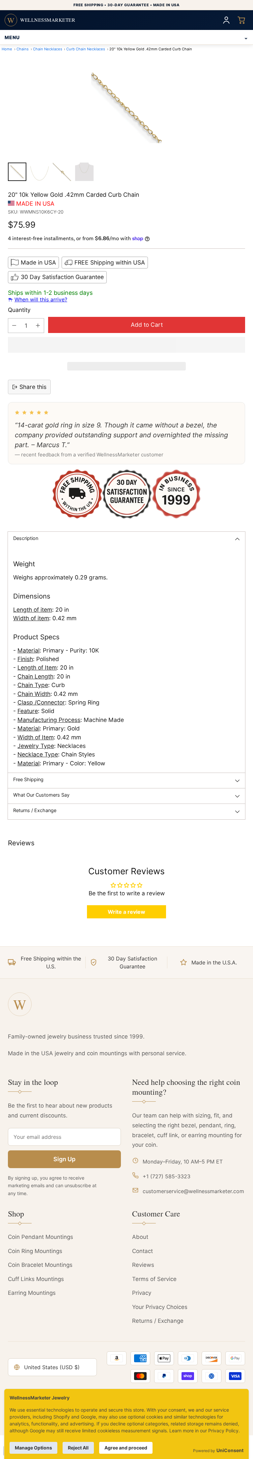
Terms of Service (154, 1279)
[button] (126, 345)
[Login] (226, 20)
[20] (126, 108)
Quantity (19, 309)
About (140, 1237)
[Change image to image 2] (39, 172)
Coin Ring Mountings (35, 1251)
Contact (142, 1251)
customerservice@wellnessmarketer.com (193, 1191)
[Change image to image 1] (17, 172)
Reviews (143, 1265)
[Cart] (241, 20)
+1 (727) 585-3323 (166, 1176)
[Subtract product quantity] (14, 326)
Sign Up (64, 1159)
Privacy (141, 1293)
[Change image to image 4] (84, 172)
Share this (32, 386)
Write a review (126, 912)
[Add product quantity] (38, 326)
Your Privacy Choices (159, 1307)
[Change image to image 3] (62, 172)
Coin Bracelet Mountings (40, 1265)
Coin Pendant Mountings (40, 1237)
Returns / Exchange (157, 1321)
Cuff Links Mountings (36, 1279)
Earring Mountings (32, 1293)
